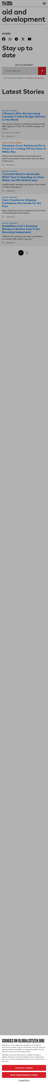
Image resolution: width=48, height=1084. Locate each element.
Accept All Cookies (24, 1068)
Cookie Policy (24, 1080)
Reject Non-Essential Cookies (24, 1075)
